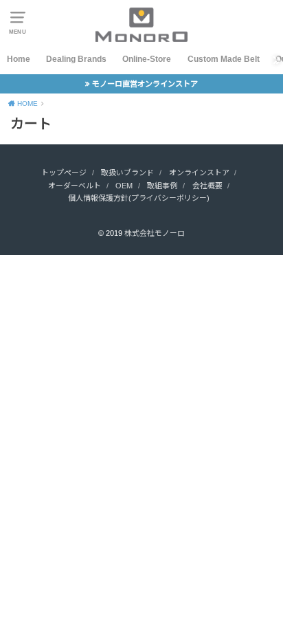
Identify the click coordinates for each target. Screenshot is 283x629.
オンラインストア (199, 172)
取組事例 (162, 185)
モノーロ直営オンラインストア (145, 84)
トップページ (64, 172)
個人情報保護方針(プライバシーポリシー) (139, 198)
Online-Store (146, 59)
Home (18, 59)
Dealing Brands (76, 59)
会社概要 (207, 185)
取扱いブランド (127, 172)
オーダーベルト (74, 185)
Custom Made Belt (224, 59)
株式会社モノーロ (154, 233)
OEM (124, 185)
